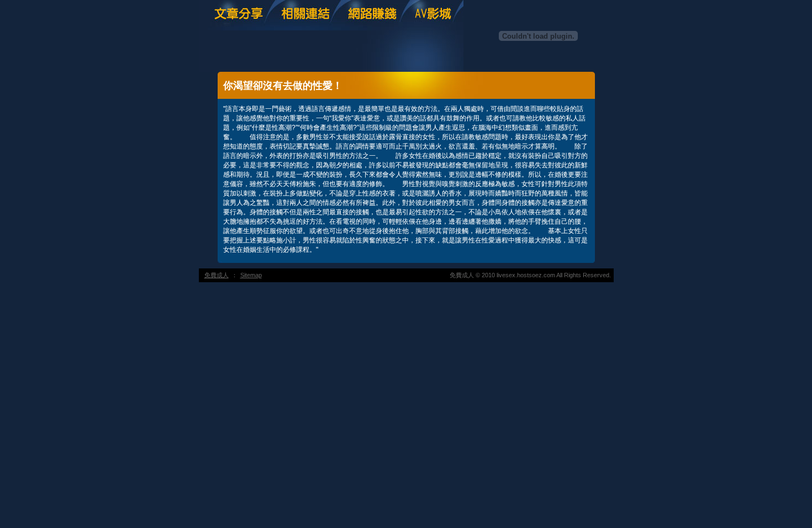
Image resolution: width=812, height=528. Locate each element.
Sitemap (251, 275)
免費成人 (216, 275)
